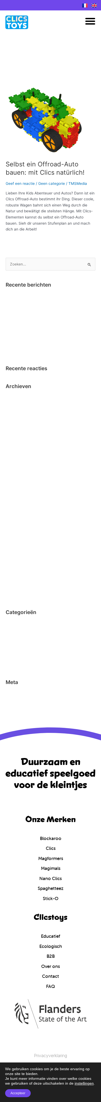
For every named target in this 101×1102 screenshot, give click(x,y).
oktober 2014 (17, 562)
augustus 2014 (18, 578)
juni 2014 (13, 594)
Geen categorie (51, 183)
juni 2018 (13, 438)
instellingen (84, 1083)
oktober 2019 (17, 422)
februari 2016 (17, 520)
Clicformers (16, 623)
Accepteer (18, 1093)
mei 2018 (13, 446)
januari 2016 (16, 528)
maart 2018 (15, 454)
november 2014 (19, 553)
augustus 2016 (18, 496)
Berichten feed (18, 701)
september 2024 (20, 405)
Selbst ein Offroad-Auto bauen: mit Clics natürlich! (45, 168)
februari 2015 (17, 537)
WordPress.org (18, 718)
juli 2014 (13, 586)
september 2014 (20, 570)
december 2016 (19, 463)
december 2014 (19, 545)
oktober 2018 (17, 430)
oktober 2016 (17, 479)
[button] (90, 21)
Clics (10, 631)
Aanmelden (15, 693)
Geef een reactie (20, 183)
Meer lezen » (17, 240)
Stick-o (12, 664)
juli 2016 (13, 504)
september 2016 (20, 488)
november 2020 (19, 413)
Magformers (16, 648)
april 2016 (14, 512)
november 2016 (19, 471)
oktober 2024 (17, 397)
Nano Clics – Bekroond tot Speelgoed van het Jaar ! (50, 296)
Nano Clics (15, 656)
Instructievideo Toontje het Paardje (36, 304)
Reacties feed (18, 710)
